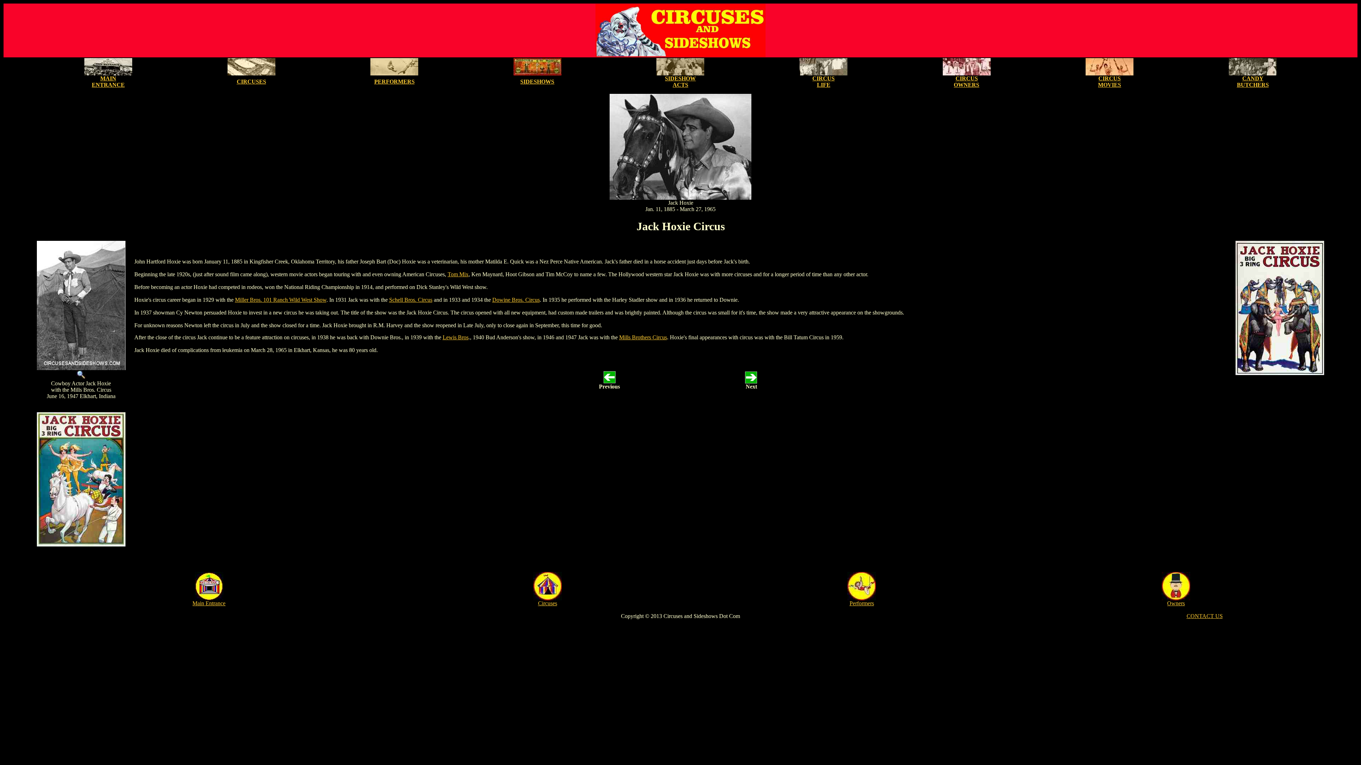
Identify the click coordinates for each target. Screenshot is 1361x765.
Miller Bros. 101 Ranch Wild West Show (280, 300)
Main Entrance (208, 603)
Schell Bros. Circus (410, 300)
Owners (1176, 603)
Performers (862, 603)
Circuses (547, 603)
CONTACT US (1205, 616)
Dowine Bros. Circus (516, 300)
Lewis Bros (456, 337)
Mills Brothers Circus (643, 337)
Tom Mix (458, 274)
